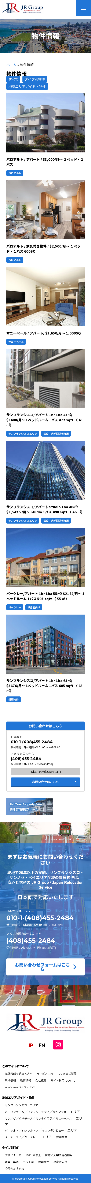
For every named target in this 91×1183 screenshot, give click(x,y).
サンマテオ (59, 1112)
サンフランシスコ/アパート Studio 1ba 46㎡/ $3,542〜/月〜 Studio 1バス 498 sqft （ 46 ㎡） (45, 509)
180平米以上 (33, 1155)
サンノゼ (10, 1118)
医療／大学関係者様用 (56, 433)
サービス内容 (45, 1074)
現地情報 (10, 1080)
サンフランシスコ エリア (22, 433)
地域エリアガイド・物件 (27, 86)
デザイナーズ (13, 1155)
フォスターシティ (38, 1112)
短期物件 (13, 699)
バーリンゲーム (14, 1112)
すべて (13, 79)
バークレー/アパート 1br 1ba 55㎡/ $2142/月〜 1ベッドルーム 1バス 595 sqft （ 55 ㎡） (45, 596)
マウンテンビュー (53, 1130)
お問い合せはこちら (45, 782)
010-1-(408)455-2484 (32, 742)
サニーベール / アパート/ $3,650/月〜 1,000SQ (43, 333)
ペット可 (28, 1162)
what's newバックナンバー (21, 1087)
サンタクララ (44, 1118)
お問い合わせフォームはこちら (42, 967)
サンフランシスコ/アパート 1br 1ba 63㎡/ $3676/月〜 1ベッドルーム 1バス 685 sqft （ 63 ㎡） (44, 685)
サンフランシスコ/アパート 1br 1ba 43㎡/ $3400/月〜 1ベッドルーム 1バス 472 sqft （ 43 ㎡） (44, 419)
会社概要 (40, 1080)
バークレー (14, 607)
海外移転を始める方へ (18, 1074)
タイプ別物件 (35, 79)
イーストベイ (13, 1137)
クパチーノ (25, 1118)
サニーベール (16, 341)
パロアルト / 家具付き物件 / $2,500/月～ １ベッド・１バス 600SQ (43, 248)
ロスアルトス (30, 1130)
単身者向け (34, 607)
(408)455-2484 (26, 758)
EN (42, 1045)
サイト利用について (63, 1080)
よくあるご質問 (67, 1074)
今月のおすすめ (14, 1168)
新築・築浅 (12, 1162)
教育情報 (25, 1080)
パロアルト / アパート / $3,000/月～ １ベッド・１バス (45, 162)
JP (30, 1045)
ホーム (11, 64)
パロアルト (14, 173)
